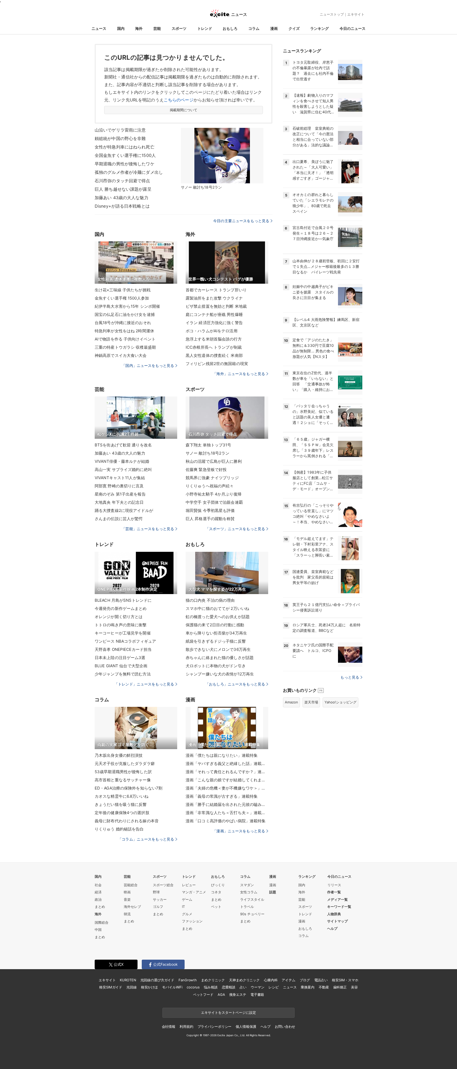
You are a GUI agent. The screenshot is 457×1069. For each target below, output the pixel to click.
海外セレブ (132, 906)
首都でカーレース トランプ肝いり (216, 289)
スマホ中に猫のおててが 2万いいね (217, 608)
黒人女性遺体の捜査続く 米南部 (214, 355)
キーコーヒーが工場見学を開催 (123, 633)
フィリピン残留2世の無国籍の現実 (217, 363)
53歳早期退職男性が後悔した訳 (123, 771)
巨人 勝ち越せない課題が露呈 (123, 189)
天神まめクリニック (244, 980)
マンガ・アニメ (194, 892)
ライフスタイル (252, 899)
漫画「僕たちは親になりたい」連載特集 (222, 755)
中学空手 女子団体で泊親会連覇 (214, 502)
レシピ (273, 987)
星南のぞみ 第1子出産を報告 (120, 494)
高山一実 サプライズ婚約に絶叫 (123, 469)
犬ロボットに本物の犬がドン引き (216, 665)
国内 (121, 28)
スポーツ (179, 28)
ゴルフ (158, 906)
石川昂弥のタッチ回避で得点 (122, 180)
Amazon (291, 702)
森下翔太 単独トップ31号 (208, 444)
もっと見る (349, 677)
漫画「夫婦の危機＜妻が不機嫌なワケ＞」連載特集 (227, 788)
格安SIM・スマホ (345, 980)
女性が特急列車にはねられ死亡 (124, 147)
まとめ (100, 906)
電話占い (321, 980)
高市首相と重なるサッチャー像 (123, 779)
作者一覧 (334, 892)
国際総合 (101, 922)
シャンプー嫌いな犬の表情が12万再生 (220, 673)
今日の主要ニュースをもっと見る (241, 220)
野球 (156, 892)
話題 (272, 892)
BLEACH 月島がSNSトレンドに (123, 600)
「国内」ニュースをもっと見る (148, 365)
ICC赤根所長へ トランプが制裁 (214, 347)
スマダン (247, 885)
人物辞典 (334, 914)
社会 (98, 885)
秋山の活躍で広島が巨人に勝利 (214, 461)
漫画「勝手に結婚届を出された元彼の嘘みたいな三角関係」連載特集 (227, 804)
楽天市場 (311, 702)
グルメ (187, 914)
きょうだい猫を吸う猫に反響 (121, 804)
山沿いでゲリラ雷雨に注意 (120, 130)
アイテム (288, 980)
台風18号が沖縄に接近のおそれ (123, 322)
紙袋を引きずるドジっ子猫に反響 (216, 641)
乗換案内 (307, 987)
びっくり (218, 885)
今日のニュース (352, 28)
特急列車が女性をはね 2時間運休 (124, 330)
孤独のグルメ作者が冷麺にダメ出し (129, 172)
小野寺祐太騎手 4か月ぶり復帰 (213, 494)
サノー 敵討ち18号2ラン (208, 453)
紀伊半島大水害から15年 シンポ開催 (127, 306)
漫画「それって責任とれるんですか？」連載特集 (227, 771)
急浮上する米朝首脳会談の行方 (214, 339)
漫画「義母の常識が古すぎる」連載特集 (222, 796)
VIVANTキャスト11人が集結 (120, 477)
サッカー (160, 899)
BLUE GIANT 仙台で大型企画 (121, 665)
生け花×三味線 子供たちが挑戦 (122, 289)
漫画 (274, 28)
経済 (98, 892)
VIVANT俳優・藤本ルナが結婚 (122, 461)
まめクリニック (213, 980)
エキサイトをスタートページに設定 (228, 1012)
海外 (139, 28)
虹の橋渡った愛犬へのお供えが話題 (218, 616)
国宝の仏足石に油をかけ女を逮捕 (125, 314)
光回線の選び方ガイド (157, 980)
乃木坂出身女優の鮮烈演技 (119, 755)
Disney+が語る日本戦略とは (122, 206)
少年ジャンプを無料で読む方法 (123, 673)
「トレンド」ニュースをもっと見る (144, 684)
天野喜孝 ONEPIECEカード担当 (123, 649)
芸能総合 (131, 885)
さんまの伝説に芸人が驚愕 (119, 518)
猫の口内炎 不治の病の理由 (210, 600)
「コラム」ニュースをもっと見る (146, 839)
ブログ (305, 980)
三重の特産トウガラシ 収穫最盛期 (125, 347)
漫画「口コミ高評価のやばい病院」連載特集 (226, 820)
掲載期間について (184, 110)
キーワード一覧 (339, 906)
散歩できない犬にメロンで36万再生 (218, 649)
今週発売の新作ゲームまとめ (121, 608)
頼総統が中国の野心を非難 (120, 138)
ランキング (319, 28)
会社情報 (168, 1026)
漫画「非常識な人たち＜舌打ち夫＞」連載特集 (227, 812)
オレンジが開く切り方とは (119, 616)
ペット (216, 906)
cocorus (193, 987)
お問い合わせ (285, 1026)
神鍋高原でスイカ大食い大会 (121, 355)
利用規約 (186, 1026)
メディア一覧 (337, 899)
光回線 (131, 987)
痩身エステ (237, 994)
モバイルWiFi (172, 987)
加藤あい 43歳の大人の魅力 (120, 453)
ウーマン (257, 987)
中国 (98, 929)
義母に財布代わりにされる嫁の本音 (127, 820)
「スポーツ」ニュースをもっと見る (235, 528)
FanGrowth (188, 980)
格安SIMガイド (110, 987)
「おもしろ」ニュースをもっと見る (235, 684)
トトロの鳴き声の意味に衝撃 (121, 624)
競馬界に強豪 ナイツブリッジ (212, 477)
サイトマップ (337, 921)
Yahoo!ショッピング (341, 702)
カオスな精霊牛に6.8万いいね (121, 796)
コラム (253, 28)
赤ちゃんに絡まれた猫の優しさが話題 (220, 657)
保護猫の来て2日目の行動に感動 (215, 624)
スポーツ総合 (163, 885)
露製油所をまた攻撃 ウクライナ (214, 298)
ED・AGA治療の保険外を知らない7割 (128, 788)
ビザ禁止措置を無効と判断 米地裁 (216, 306)
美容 (354, 987)
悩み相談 (210, 987)
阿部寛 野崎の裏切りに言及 (119, 485)
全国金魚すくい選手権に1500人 (125, 155)
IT (183, 906)
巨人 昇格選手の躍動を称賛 (210, 518)
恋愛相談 (228, 987)
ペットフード (203, 994)
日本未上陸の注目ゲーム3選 (120, 657)
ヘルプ (332, 928)
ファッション (192, 921)
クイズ (294, 28)
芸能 (157, 28)
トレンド (204, 28)
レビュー (189, 885)
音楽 (127, 899)
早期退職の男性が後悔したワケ (124, 163)
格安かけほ (149, 987)
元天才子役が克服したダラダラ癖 (125, 763)
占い (243, 987)
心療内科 (270, 980)
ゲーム (187, 899)
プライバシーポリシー (215, 1026)
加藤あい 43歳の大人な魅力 (121, 197)
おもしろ (230, 28)
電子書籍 (257, 994)
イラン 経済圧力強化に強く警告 (214, 322)
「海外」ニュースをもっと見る (239, 373)
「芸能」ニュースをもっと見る (148, 528)
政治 (98, 899)
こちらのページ (179, 99)
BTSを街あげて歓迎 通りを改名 (123, 444)
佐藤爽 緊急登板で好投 (206, 469)
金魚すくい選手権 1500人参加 (122, 298)
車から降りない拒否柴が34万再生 (216, 633)
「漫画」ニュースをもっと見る (239, 831)
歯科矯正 (340, 987)
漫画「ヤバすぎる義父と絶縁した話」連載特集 (227, 763)
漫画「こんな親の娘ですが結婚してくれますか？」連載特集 (227, 779)
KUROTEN (128, 980)
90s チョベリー (252, 914)
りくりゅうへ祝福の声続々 (210, 485)
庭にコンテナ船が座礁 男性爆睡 (214, 314)
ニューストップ (332, 14)
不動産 (324, 987)
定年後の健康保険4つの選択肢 (122, 812)
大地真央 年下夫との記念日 (119, 502)
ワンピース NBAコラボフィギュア (125, 641)
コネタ (216, 892)
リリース (334, 885)
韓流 (127, 914)
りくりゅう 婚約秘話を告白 (119, 829)
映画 (127, 892)
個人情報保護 (246, 1026)
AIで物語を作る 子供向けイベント (125, 339)
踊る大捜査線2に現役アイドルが (124, 510)
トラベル (247, 906)
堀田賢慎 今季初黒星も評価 (210, 510)
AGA (221, 994)
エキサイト (355, 14)
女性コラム (248, 892)
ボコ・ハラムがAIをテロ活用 (211, 330)
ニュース (99, 28)
